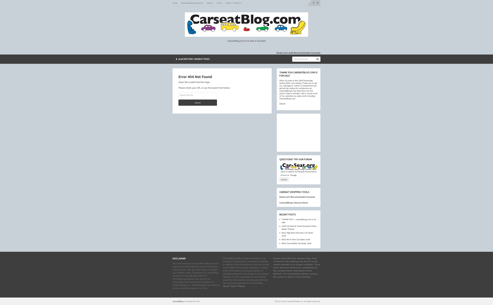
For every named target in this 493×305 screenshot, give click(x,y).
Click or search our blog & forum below (299, 172)
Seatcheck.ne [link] (309, 86)
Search (317, 59)
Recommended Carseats (191, 3)
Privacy (241, 286)
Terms (233, 286)
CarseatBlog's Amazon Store (293, 203)
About (226, 286)
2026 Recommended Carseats (304, 53)
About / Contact (233, 3)
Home (175, 3)
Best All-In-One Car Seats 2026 (296, 239)
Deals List (282, 53)
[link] (284, 91)
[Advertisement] (298, 132)
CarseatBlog (178, 301)
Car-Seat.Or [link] (298, 91)
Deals (209, 3)
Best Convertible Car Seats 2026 (296, 243)
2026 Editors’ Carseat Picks (194, 59)
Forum (219, 3)
